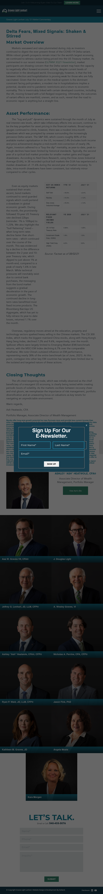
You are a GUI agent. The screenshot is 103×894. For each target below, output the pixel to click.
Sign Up (51, 464)
